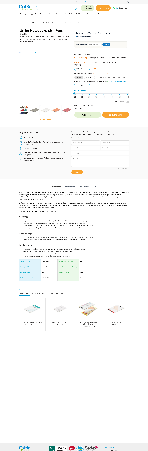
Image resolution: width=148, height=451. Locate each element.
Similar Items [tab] (60, 294)
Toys (99, 14)
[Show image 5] (66, 110)
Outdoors (79, 14)
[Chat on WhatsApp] (114, 8)
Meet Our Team (64, 2)
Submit (77, 172)
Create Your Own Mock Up (83, 62)
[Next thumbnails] (70, 110)
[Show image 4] (56, 110)
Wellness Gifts (122, 14)
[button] (24, 14)
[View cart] (128, 2)
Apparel (33, 14)
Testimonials (74, 2)
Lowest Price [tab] (24, 294)
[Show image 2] (35, 110)
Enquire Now (115, 114)
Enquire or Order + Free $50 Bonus (103, 8)
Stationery (90, 14)
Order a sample (45, 119)
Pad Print (79, 77)
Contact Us (92, 2)
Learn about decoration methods (105, 74)
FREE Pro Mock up (80, 58)
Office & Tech (67, 14)
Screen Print (89, 77)
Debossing (100, 77)
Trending (23, 14)
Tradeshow (109, 14)
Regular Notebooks (57, 23)
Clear (94, 69)
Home (21, 23)
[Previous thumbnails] (20, 110)
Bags (41, 14)
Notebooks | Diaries (44, 23)
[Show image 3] (45, 110)
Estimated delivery (81, 44)
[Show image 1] (24, 110)
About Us (55, 2)
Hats (57, 14)
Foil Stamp (111, 77)
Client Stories (83, 2)
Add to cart (87, 114)
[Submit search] (74, 8)
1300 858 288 (123, 9)
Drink (49, 14)
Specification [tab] (70, 187)
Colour (77, 65)
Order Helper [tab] (84, 187)
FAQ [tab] (94, 187)
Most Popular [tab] (35, 294)
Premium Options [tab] (48, 294)
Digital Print (122, 77)
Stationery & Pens (31, 23)
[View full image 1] (45, 78)
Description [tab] (56, 187)
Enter (105, 44)
